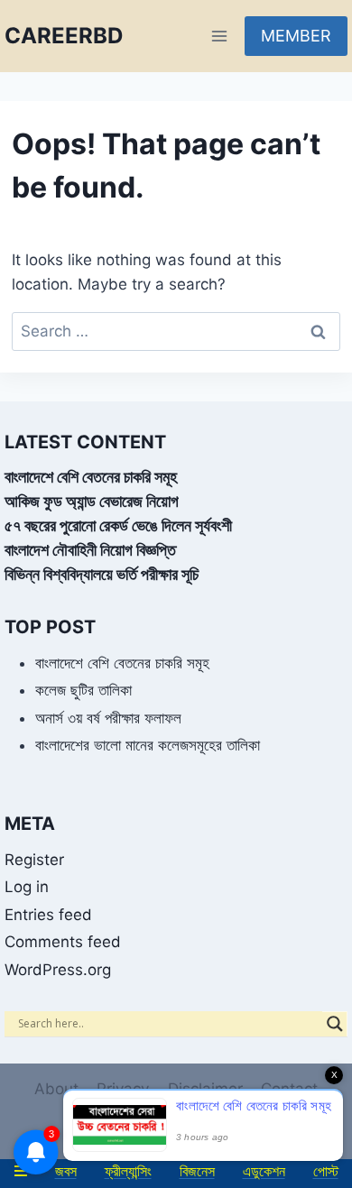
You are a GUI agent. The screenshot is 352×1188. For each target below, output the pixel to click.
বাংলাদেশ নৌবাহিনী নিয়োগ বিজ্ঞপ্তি (90, 549)
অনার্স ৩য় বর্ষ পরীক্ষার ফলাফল (108, 718)
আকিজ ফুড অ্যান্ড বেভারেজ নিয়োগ (92, 501)
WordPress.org (58, 970)
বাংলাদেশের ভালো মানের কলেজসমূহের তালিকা (147, 745)
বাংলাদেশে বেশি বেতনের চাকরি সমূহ (91, 476)
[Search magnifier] (334, 1023)
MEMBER (296, 35)
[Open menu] (219, 36)
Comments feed (63, 942)
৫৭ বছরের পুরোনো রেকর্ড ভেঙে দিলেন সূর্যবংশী (118, 525)
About (56, 1089)
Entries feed (48, 915)
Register (34, 860)
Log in (27, 887)
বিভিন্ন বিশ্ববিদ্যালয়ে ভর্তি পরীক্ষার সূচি (102, 574)
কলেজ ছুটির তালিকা (83, 690)
